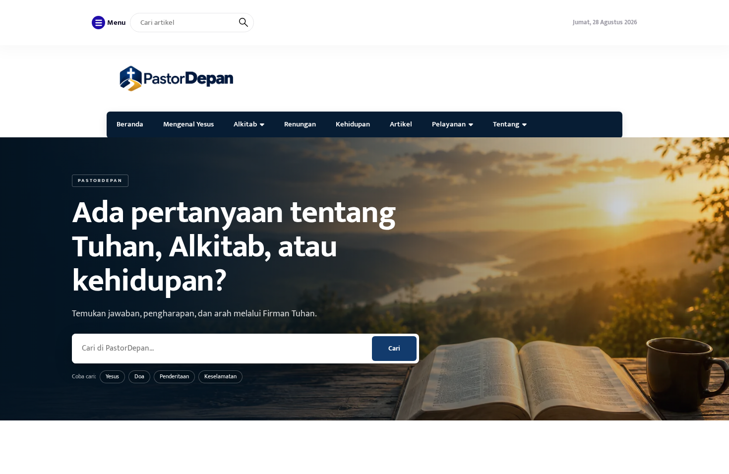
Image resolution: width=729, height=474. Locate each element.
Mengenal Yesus (188, 124)
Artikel (401, 124)
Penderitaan (174, 376)
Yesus (112, 376)
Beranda (130, 124)
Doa (139, 376)
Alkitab (245, 124)
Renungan (300, 124)
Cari (394, 348)
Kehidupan (353, 124)
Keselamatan (220, 376)
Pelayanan (449, 124)
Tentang (506, 124)
